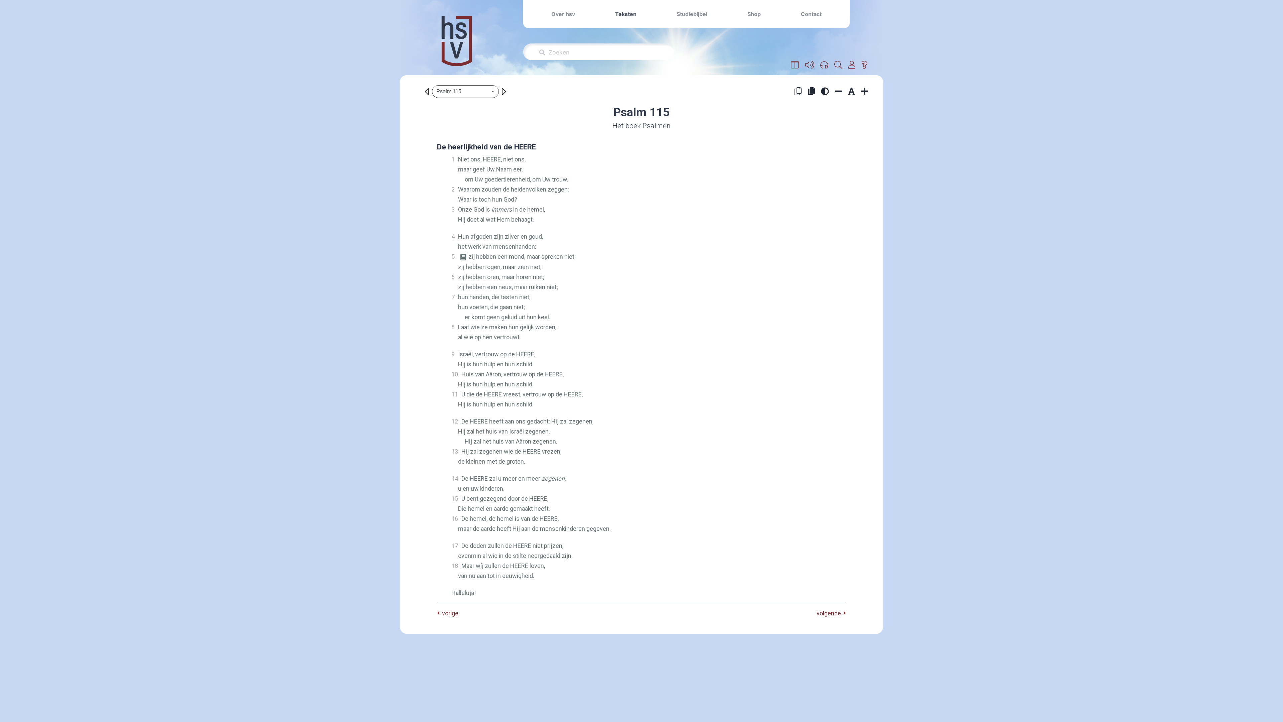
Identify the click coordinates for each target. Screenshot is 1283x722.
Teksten (625, 14)
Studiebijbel (692, 14)
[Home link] (457, 45)
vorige (448, 613)
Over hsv (563, 14)
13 (454, 451)
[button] (795, 65)
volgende (830, 613)
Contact (811, 14)
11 (454, 394)
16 (454, 518)
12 (454, 421)
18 (454, 565)
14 (454, 478)
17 (454, 545)
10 (454, 374)
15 (454, 498)
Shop (754, 14)
